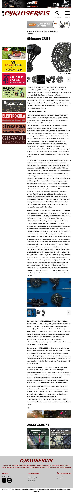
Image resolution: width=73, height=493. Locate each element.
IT (70, 489)
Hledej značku (32, 480)
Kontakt (59, 479)
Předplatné (60, 477)
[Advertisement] (14, 33)
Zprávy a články (42, 31)
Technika (53, 31)
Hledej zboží (31, 479)
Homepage (30, 31)
